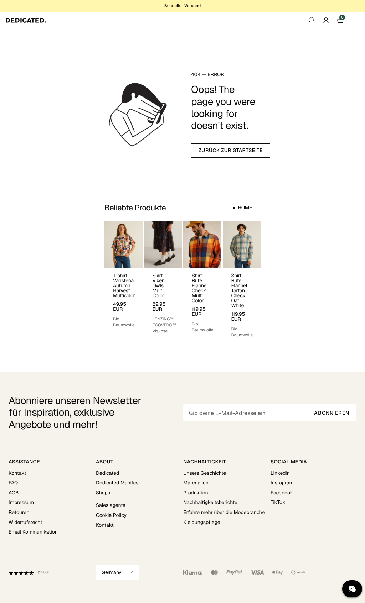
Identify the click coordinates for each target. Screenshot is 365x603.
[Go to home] (26, 20)
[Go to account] (325, 20)
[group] (123, 279)
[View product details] (123, 298)
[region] (182, 279)
